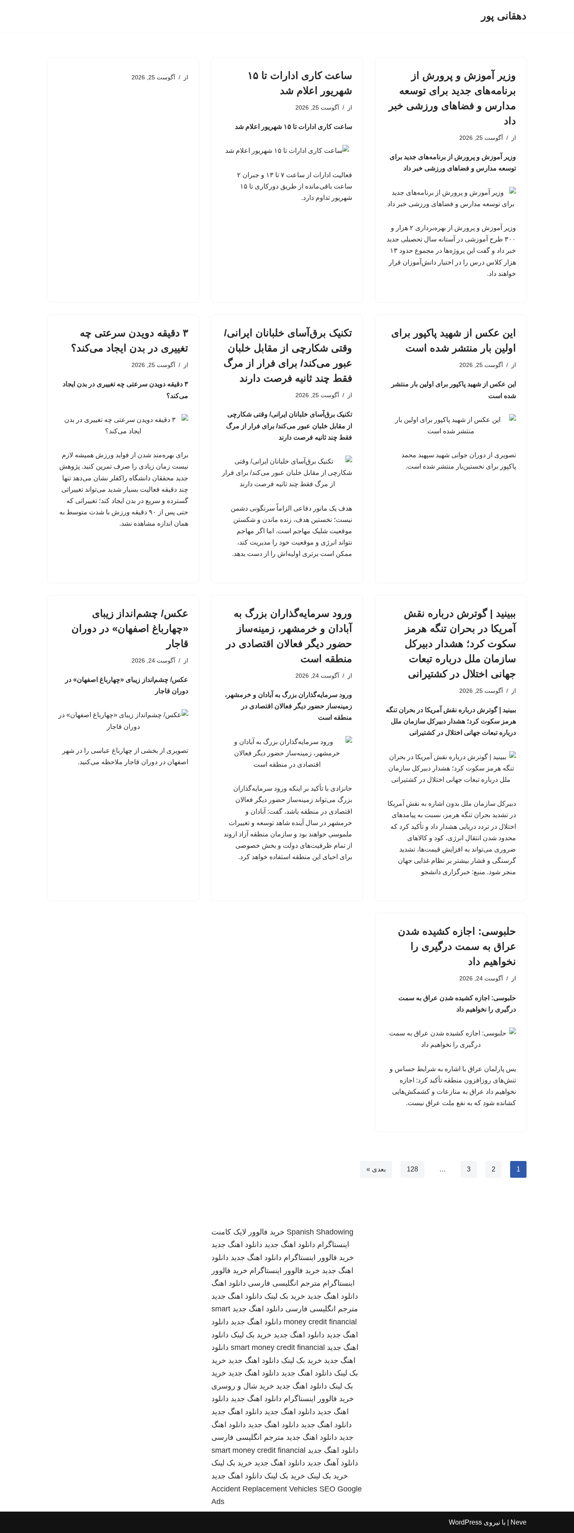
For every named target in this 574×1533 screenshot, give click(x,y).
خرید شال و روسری (242, 1386)
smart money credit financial (278, 1347)
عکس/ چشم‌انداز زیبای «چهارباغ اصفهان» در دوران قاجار (129, 628)
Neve (519, 1522)
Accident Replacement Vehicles (264, 1489)
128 (412, 1169)
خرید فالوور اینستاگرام (319, 1257)
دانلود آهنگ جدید (332, 1463)
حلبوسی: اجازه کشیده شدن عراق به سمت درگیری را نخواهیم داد (457, 946)
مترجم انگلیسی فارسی (284, 1283)
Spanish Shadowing (320, 1232)
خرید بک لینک (284, 1296)
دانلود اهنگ (228, 1283)
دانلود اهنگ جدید (289, 1244)
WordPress (465, 1522)
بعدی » (376, 1169)
